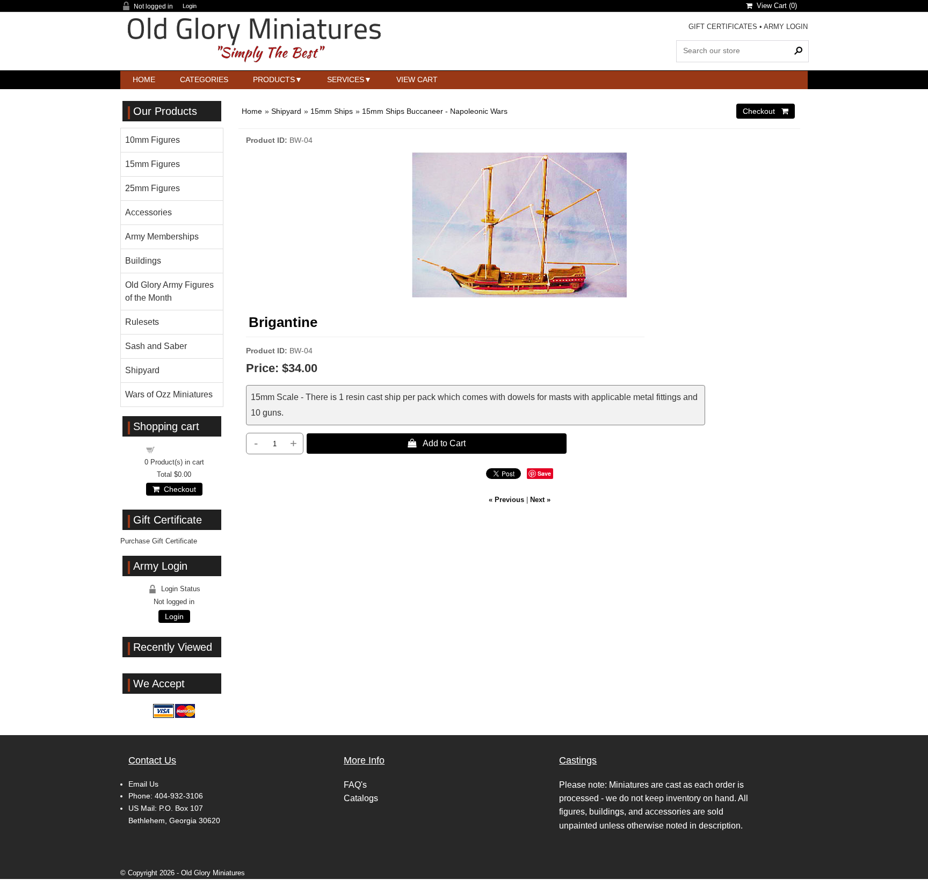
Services (345, 79)
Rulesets (142, 321)
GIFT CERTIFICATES (722, 27)
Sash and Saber (156, 346)
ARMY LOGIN (786, 27)
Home (144, 79)
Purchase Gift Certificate (158, 541)
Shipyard (286, 111)
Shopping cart (180, 449)
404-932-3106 (179, 795)
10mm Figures (152, 139)
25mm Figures (152, 188)
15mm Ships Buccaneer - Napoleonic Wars (435, 111)
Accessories (148, 212)
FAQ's (355, 784)
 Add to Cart (437, 443)
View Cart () (774, 6)
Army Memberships (162, 236)
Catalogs (361, 798)
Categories (204, 79)
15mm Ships (331, 111)
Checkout (178, 489)
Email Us (143, 784)
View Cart (417, 79)
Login (190, 6)
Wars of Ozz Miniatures (169, 394)
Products (274, 79)
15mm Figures (152, 164)
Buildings (143, 260)
